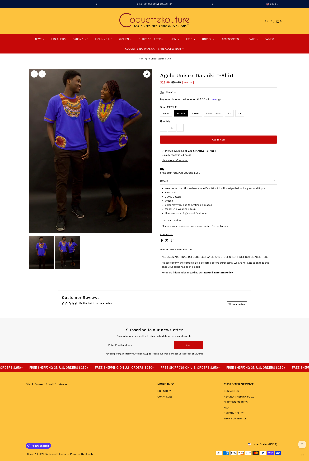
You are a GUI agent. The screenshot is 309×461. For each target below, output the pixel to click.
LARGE (195, 113)
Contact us (166, 234)
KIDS (189, 39)
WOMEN (124, 39)
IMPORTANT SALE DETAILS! (176, 249)
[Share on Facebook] (162, 241)
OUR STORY (164, 391)
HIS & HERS (58, 39)
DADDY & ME (80, 39)
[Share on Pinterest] (172, 241)
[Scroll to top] (302, 454)
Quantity (165, 121)
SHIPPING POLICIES (236, 402)
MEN (174, 39)
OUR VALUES (164, 396)
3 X (239, 113)
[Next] (212, 4)
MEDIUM (181, 113)
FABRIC (269, 39)
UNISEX (207, 39)
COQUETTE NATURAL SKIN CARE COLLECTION (153, 48)
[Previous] (96, 4)
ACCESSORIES (230, 39)
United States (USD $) (264, 444)
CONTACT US (231, 391)
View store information (175, 160)
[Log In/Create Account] (272, 21)
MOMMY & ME (103, 39)
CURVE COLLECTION (151, 39)
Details (164, 180)
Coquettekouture (58, 454)
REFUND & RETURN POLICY (240, 396)
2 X (229, 113)
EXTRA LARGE (213, 113)
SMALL (166, 113)
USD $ (273, 4)
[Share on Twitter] (167, 241)
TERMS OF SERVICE (235, 418)
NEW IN (39, 39)
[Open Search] (266, 21)
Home (140, 58)
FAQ (226, 407)
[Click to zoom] (146, 74)
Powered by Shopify (81, 454)
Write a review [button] (237, 304)
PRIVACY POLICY (233, 413)
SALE (252, 39)
